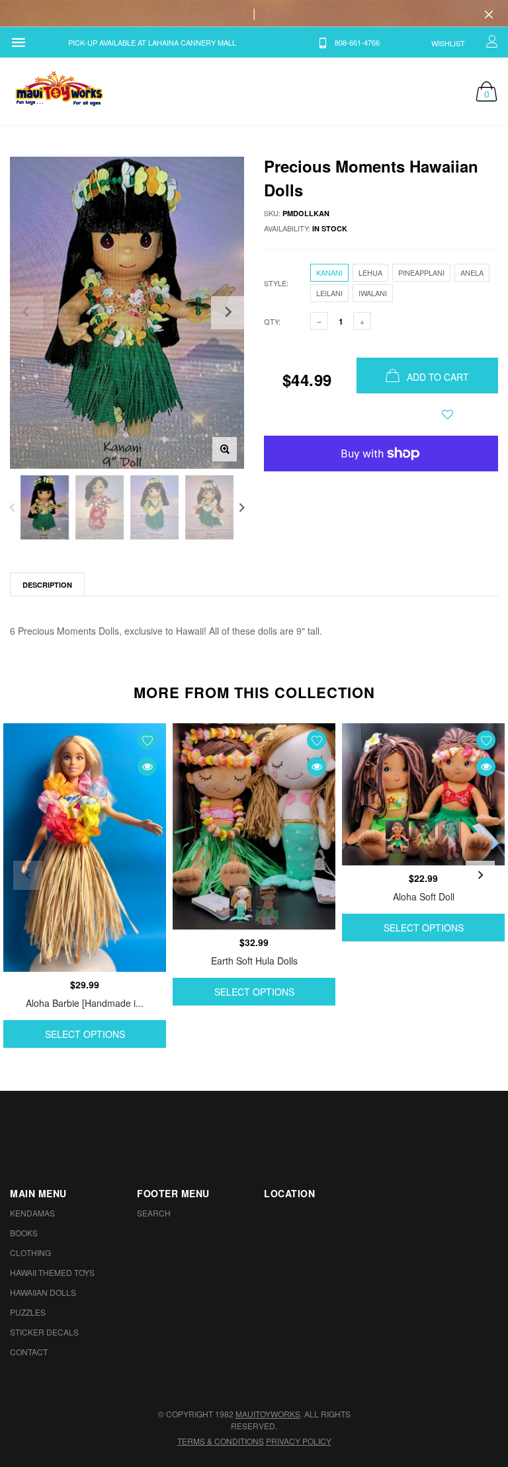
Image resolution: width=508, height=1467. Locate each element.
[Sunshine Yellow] (423, 835)
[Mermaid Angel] (241, 903)
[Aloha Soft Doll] (423, 794)
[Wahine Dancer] (266, 905)
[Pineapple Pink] (449, 840)
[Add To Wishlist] (447, 414)
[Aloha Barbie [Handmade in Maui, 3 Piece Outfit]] (84, 847)
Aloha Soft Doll (423, 896)
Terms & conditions (220, 1441)
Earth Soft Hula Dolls (254, 960)
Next (242, 507)
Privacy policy (298, 1441)
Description (47, 585)
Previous (12, 507)
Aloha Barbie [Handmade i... (85, 1003)
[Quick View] (147, 766)
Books (24, 1232)
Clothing (30, 1252)
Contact (29, 1351)
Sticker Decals (44, 1331)
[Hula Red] (397, 836)
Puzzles (28, 1312)
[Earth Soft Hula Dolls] (254, 826)
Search (154, 1212)
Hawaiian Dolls (43, 1292)
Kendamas (32, 1212)
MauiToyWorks (267, 1413)
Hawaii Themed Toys (52, 1272)
